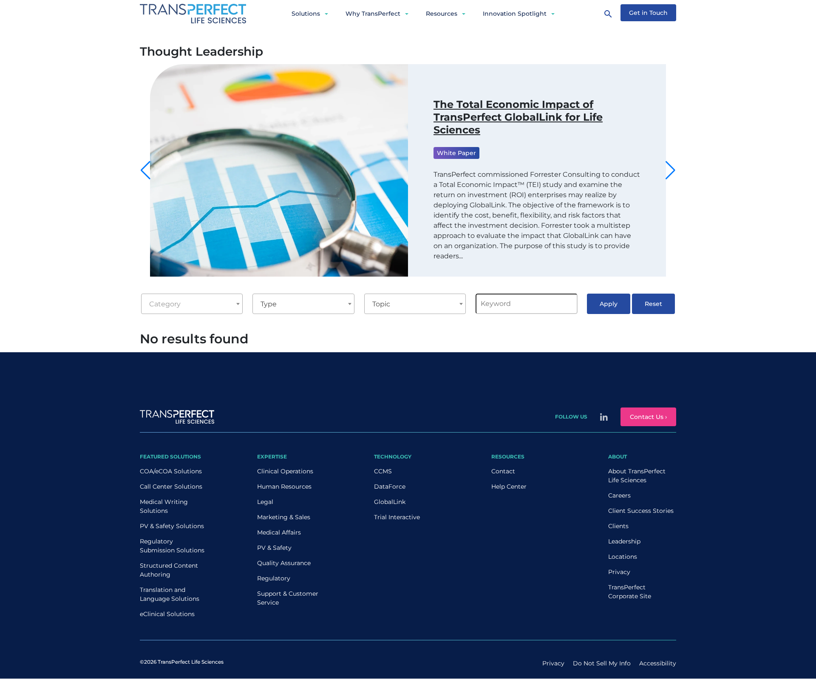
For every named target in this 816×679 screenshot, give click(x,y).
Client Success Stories (641, 511)
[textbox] (192, 304)
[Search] (608, 13)
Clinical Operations (285, 471)
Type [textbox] (269, 304)
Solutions (306, 13)
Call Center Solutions (171, 486)
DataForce (389, 486)
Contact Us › (648, 417)
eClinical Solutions (167, 614)
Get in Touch (648, 13)
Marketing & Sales (283, 517)
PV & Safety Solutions (172, 526)
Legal (265, 502)
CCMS (383, 471)
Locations (622, 556)
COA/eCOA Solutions (171, 471)
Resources (441, 13)
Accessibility (657, 663)
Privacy (619, 572)
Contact (503, 471)
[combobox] (192, 304)
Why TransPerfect (373, 13)
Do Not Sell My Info (602, 663)
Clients (618, 526)
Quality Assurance (284, 563)
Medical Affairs (279, 532)
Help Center (509, 486)
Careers (619, 495)
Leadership (624, 541)
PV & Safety (274, 548)
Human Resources (284, 486)
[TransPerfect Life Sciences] (193, 13)
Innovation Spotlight (515, 13)
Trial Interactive (397, 517)
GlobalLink (389, 502)
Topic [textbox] (381, 304)
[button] (670, 170)
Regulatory (273, 578)
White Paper (456, 153)
